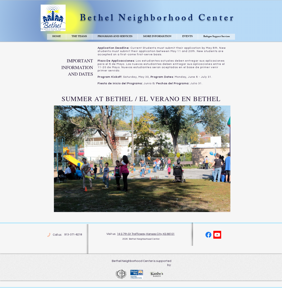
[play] (222, 208)
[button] (79, 37)
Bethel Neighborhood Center (157, 19)
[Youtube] (217, 235)
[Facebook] (208, 235)
